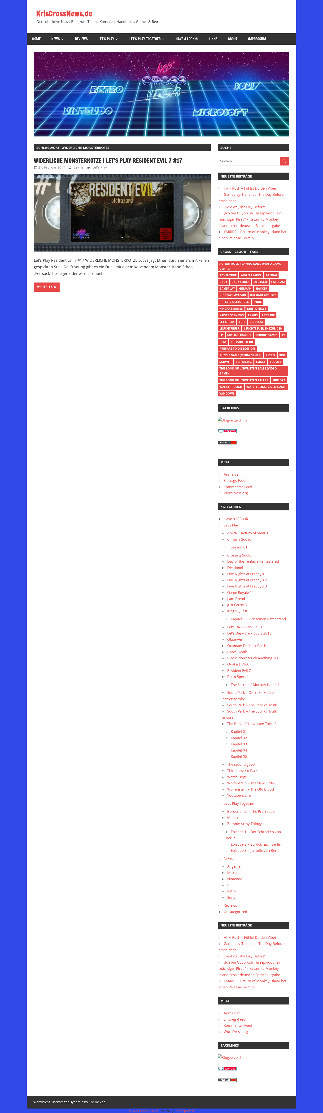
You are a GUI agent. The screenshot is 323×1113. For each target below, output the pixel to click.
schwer (225, 362)
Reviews (81, 38)
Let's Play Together (239, 803)
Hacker (261, 289)
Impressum (257, 38)
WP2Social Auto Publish (143, 1111)
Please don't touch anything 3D (252, 658)
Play (223, 342)
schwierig (244, 362)
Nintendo (234, 878)
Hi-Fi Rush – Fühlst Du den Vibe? (250, 188)
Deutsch (260, 282)
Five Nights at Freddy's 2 (247, 580)
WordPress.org (236, 493)
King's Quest (237, 611)
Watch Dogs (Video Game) (266, 387)
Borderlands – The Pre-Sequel (251, 811)
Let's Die (268, 315)
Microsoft (235, 872)
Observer (234, 639)
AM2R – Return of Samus (247, 532)
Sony (231, 897)
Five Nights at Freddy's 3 (247, 586)
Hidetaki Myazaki (232, 295)
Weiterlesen (46, 287)
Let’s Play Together (145, 38)
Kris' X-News (256, 309)
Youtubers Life (239, 795)
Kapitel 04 (239, 750)
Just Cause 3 (237, 604)
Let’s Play (106, 38)
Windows (227, 393)
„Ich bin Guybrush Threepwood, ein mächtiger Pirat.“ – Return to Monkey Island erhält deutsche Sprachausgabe (250, 219)
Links (213, 38)
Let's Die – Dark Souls (244, 627)
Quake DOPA (238, 664)
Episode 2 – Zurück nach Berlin (256, 844)
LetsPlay (256, 322)
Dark (223, 282)
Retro (270, 355)
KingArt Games (231, 309)
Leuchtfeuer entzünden (263, 328)
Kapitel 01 (239, 731)
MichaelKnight (239, 335)
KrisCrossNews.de (64, 13)
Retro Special (237, 676)
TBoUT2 (275, 362)
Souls (261, 362)
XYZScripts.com (185, 1111)
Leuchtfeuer (229, 328)
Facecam (278, 282)
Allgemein (235, 866)
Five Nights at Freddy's (245, 573)
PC (284, 335)
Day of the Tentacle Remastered (253, 561)
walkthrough (230, 387)
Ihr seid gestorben (234, 302)
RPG (282, 355)
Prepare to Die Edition (237, 349)
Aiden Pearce (251, 275)
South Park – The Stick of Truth (252, 705)
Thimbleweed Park (242, 770)
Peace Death (237, 651)
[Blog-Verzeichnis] (227, 431)
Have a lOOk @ (187, 38)
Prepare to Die (242, 342)
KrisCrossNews (231, 315)
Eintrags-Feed (235, 480)
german (245, 289)
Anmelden (232, 474)
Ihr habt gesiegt (263, 295)
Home (36, 38)
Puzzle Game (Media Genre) (240, 355)
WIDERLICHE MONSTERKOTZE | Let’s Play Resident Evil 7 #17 (108, 161)
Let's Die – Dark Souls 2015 (249, 633)
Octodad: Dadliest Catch (246, 645)
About (232, 38)
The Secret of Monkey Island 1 (255, 684)
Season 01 (239, 547)
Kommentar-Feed (238, 486)
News (55, 38)
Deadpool (235, 567)
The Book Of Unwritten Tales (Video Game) (248, 370)
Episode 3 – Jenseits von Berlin (255, 850)
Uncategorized (235, 911)
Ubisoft (279, 380)
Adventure (228, 275)
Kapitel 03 (239, 744)
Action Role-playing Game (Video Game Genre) (250, 266)
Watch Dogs (237, 776)
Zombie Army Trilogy (244, 823)
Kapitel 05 (239, 756)
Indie (258, 302)
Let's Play (99, 167)
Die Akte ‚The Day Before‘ (244, 206)
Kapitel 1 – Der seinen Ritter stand (258, 619)
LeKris (78, 167)
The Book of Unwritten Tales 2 (244, 380)
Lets (242, 322)
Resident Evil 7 (239, 670)
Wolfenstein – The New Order (251, 783)
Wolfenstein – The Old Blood (250, 789)
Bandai (271, 275)
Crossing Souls (239, 555)
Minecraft (235, 817)
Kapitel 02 (239, 737)
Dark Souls (240, 282)
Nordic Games (266, 335)
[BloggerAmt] (232, 420)
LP (221, 335)
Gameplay (227, 289)
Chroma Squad (239, 539)
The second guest (241, 764)
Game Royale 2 (239, 592)
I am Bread (236, 598)
